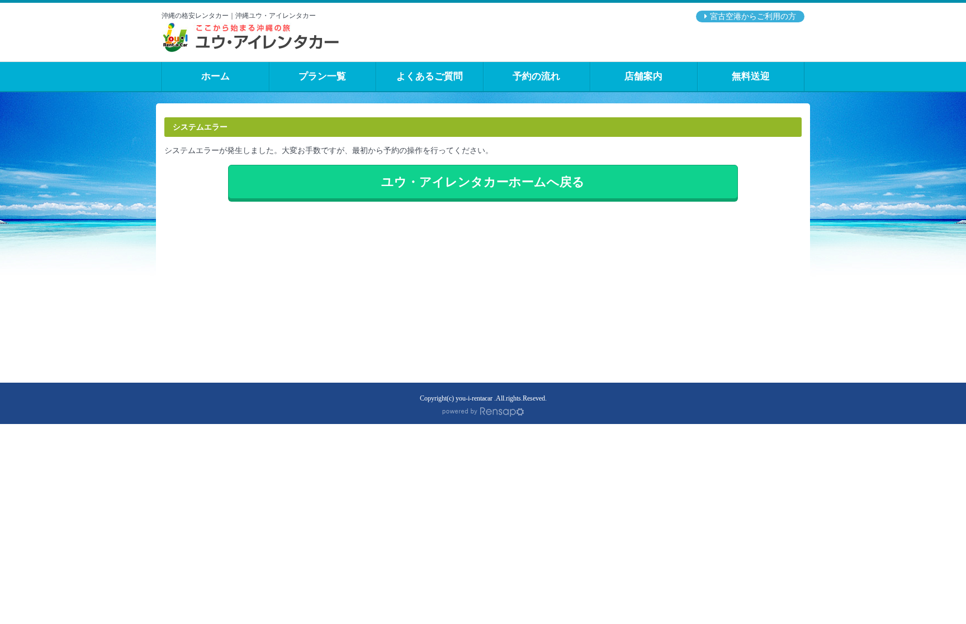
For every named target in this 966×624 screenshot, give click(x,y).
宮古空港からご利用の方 (753, 16)
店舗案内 (643, 76)
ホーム (215, 76)
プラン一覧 (322, 76)
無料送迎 (751, 76)
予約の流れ (536, 76)
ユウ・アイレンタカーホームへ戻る (483, 182)
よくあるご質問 (429, 76)
